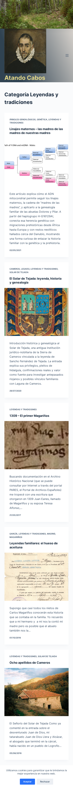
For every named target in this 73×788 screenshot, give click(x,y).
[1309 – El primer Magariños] (36, 445)
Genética (42, 119)
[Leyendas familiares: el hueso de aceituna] (36, 577)
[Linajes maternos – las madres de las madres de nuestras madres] (36, 162)
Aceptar (27, 781)
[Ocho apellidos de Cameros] (36, 692)
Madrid (51, 533)
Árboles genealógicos (23, 119)
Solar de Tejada (19, 272)
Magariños (16, 537)
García (13, 533)
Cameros (15, 269)
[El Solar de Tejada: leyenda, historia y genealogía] (36, 312)
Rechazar (45, 781)
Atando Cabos (24, 77)
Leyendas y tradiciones (44, 269)
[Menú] (67, 55)
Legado (25, 269)
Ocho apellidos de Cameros (30, 662)
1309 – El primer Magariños (29, 415)
